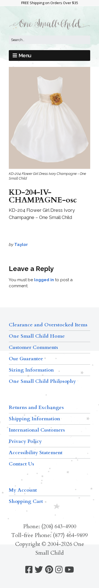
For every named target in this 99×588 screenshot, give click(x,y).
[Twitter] (39, 569)
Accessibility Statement (35, 452)
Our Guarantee (26, 358)
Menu (25, 55)
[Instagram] (58, 569)
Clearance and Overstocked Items (48, 324)
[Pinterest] (49, 569)
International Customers (37, 430)
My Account (23, 490)
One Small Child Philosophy (42, 381)
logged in (44, 279)
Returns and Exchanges (36, 407)
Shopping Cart (26, 501)
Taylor (21, 244)
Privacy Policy (25, 441)
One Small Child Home (37, 336)
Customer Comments (33, 347)
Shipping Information (34, 418)
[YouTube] (69, 569)
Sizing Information (31, 370)
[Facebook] (28, 569)
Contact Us (21, 463)
